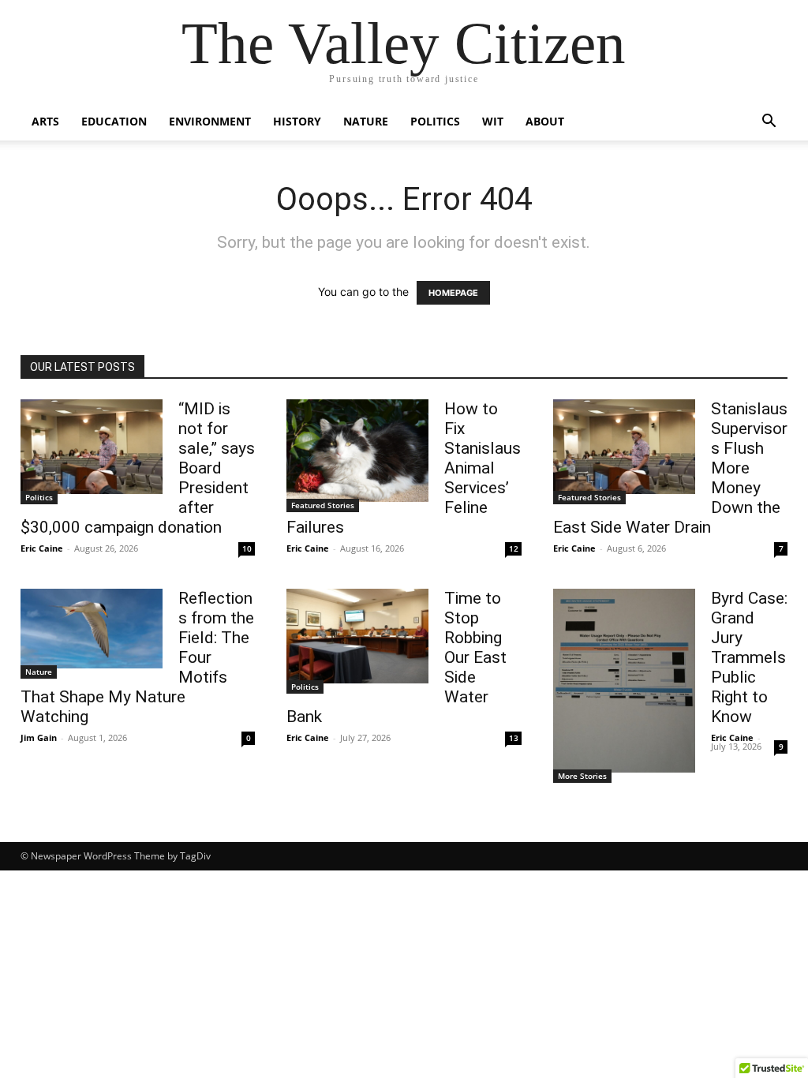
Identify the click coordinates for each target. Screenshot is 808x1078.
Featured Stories (322, 505)
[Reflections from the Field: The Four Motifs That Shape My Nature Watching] (92, 628)
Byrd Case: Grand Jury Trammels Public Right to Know (749, 657)
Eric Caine (42, 548)
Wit (492, 121)
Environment (210, 121)
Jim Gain (39, 737)
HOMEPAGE (453, 292)
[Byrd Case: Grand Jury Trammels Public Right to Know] (624, 681)
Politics (435, 121)
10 (247, 548)
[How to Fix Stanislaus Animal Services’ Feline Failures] (357, 450)
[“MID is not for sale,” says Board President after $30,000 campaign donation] (92, 446)
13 (513, 737)
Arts (45, 121)
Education (114, 121)
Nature (365, 121)
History (297, 121)
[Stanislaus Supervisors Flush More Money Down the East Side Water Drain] (624, 446)
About (545, 121)
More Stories (582, 775)
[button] (768, 122)
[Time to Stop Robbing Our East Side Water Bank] (357, 636)
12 (513, 548)
